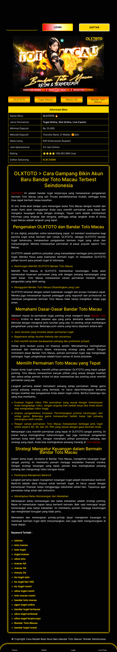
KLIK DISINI (49, 159)
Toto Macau (93, 442)
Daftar (44, 650)
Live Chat (102, 650)
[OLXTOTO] (22, 26)
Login (73, 650)
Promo (14, 650)
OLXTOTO (17, 193)
